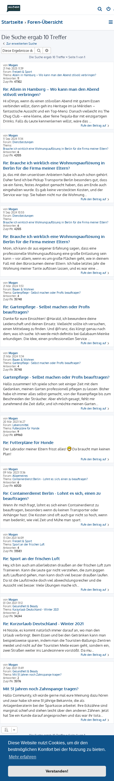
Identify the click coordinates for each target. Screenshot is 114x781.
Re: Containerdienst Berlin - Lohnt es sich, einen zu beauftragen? (52, 496)
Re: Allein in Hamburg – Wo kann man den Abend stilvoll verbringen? (51, 92)
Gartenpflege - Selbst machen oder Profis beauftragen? (46, 292)
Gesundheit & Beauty (25, 606)
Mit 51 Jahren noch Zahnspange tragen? (36, 674)
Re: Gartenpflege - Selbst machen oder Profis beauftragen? (46, 309)
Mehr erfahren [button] (22, 757)
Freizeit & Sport (22, 71)
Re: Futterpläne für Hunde (28, 442)
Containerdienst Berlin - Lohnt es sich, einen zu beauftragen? (50, 479)
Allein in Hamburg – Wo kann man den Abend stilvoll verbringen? (54, 75)
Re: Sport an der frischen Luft (31, 558)
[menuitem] (100, 9)
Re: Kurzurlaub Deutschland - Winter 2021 (43, 623)
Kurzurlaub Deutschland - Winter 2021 (35, 609)
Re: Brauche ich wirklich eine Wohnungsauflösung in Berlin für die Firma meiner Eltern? (54, 166)
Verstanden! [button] (57, 771)
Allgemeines (20, 475)
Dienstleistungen (22, 142)
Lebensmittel (20, 425)
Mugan (13, 65)
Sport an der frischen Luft (28, 544)
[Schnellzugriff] (111, 22)
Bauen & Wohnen (23, 289)
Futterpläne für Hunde (25, 428)
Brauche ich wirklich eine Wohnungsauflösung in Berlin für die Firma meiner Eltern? (55, 148)
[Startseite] (13, 7)
